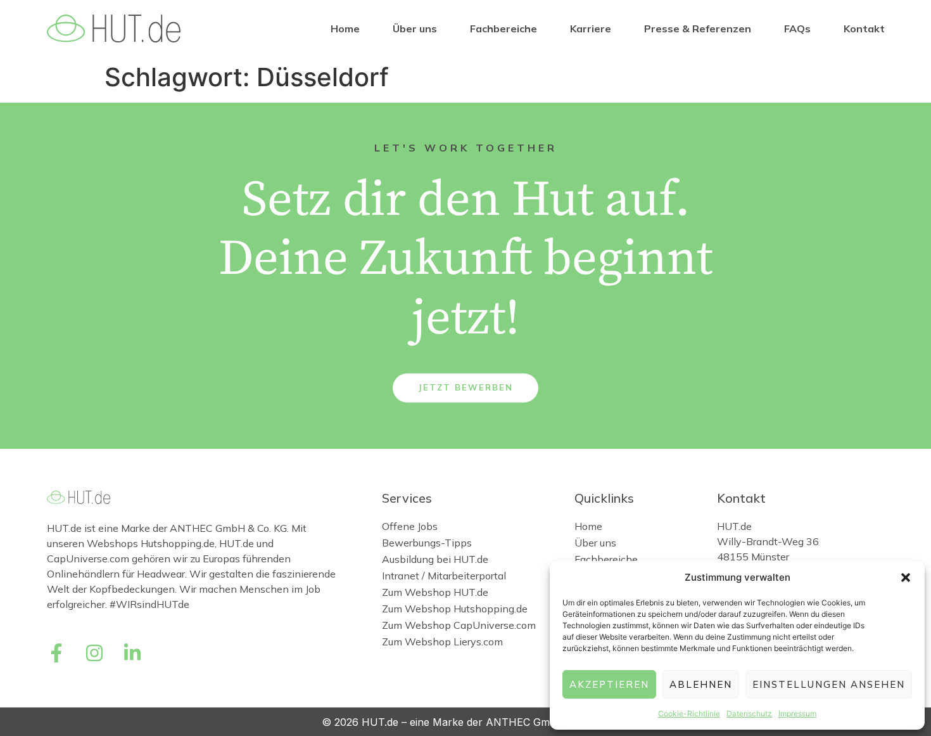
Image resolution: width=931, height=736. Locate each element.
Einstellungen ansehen (828, 684)
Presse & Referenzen (697, 28)
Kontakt (864, 28)
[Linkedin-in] (132, 652)
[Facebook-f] (56, 652)
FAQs (797, 28)
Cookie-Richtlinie (689, 713)
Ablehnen (700, 684)
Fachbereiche (503, 28)
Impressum (797, 713)
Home (345, 28)
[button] (905, 577)
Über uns (415, 28)
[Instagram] (94, 652)
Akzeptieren (609, 684)
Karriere (590, 28)
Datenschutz (749, 713)
